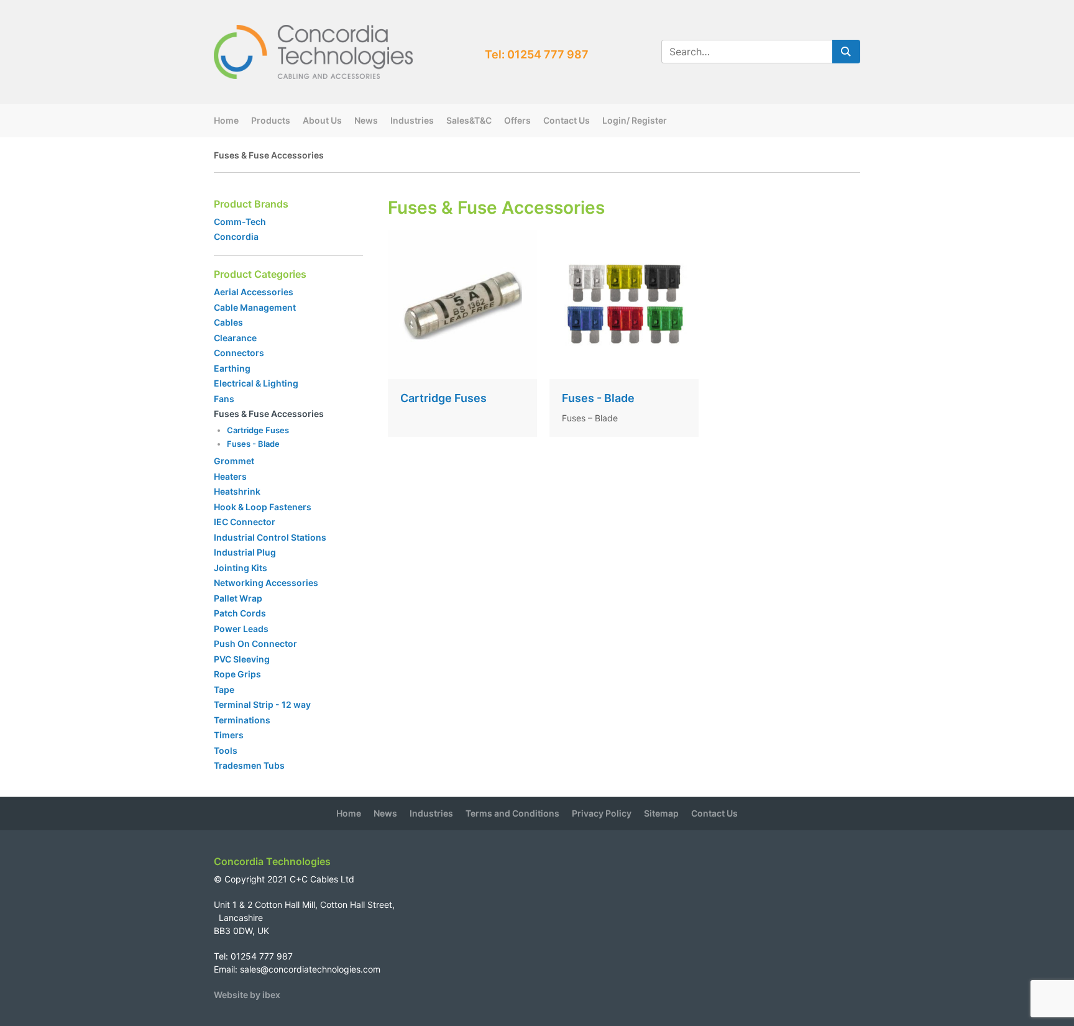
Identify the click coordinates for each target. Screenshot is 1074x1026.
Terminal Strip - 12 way (262, 704)
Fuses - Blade (253, 444)
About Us (322, 120)
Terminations (242, 720)
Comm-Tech (240, 221)
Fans (224, 398)
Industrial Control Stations (270, 537)
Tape (224, 689)
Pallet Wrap (239, 598)
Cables (228, 322)
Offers (517, 120)
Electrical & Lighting (256, 383)
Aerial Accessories (253, 291)
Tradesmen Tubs (249, 765)
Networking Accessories (266, 582)
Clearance (235, 337)
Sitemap (661, 813)
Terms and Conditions (512, 813)
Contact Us (566, 120)
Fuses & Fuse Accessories (269, 413)
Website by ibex (247, 994)
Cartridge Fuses (258, 430)
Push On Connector (255, 643)
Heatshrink (237, 491)
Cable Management (255, 307)
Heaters (230, 476)
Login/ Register (634, 120)
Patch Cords (240, 613)
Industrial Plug (245, 552)
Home (226, 120)
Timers (229, 735)
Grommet (234, 461)
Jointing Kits (240, 567)
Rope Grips (237, 674)
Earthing (232, 368)
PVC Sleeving (242, 659)
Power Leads (241, 628)
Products (270, 120)
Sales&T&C (469, 120)
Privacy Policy (601, 813)
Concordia (236, 236)
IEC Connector (244, 521)
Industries (412, 120)
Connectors (239, 352)
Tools (225, 750)
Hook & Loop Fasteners (262, 507)
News (366, 120)
